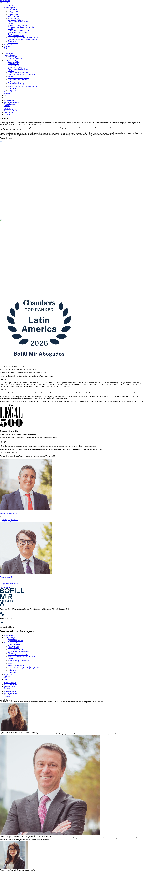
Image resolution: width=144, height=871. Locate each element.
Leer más (3, 379)
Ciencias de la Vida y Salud (17, 32)
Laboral (10, 29)
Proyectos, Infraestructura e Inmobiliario (21, 27)
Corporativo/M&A (14, 15)
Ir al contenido (5, 1)
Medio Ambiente (13, 18)
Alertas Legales (9, 104)
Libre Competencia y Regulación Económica (23, 37)
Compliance (12, 41)
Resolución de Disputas (16, 36)
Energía (10, 34)
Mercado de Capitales (15, 20)
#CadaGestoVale (10, 100)
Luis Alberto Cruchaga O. (8, 513)
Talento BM (8, 44)
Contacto (7, 106)
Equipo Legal (12, 9)
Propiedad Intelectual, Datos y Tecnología (22, 39)
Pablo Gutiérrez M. (6, 577)
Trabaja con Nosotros (11, 102)
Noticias (7, 46)
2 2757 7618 (6, 521)
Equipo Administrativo (15, 11)
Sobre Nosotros (9, 6)
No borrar (3, 441)
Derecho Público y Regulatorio (18, 30)
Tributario (11, 23)
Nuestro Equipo (9, 8)
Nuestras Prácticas (10, 13)
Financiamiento (13, 16)
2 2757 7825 (6, 585)
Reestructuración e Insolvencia (18, 22)
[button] (72, 379)
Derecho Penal (13, 43)
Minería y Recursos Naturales (18, 25)
